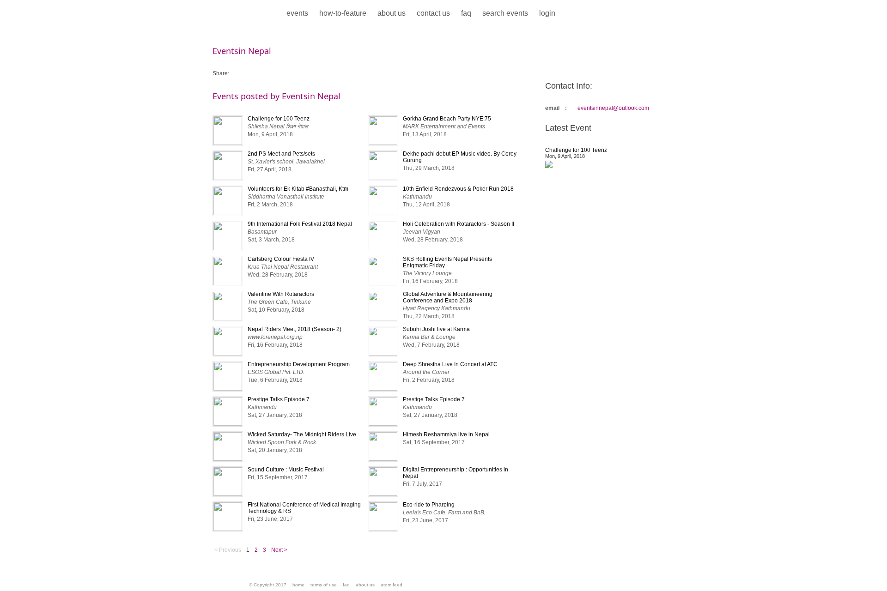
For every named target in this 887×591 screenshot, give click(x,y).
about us (391, 13)
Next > (279, 550)
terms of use (323, 584)
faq (466, 13)
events (297, 13)
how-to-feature (342, 13)
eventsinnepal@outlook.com (613, 108)
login (547, 13)
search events (505, 13)
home (298, 584)
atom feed (391, 584)
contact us (433, 13)
